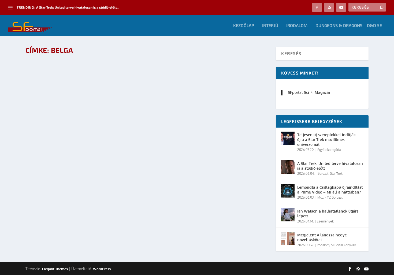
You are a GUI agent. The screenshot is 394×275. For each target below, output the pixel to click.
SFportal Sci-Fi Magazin (309, 92)
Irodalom (296, 25)
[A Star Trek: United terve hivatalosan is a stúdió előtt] (288, 167)
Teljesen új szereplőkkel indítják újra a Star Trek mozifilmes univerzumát (326, 139)
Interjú (270, 25)
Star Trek (336, 174)
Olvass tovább (50, 89)
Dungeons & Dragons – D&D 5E (348, 25)
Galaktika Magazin (170, 74)
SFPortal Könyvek (343, 245)
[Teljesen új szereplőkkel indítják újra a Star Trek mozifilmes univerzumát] (288, 138)
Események (325, 221)
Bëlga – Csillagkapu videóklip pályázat (77, 65)
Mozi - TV (113, 74)
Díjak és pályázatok (91, 74)
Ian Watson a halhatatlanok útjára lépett (328, 213)
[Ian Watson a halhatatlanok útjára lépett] (288, 214)
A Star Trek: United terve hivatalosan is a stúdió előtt (330, 165)
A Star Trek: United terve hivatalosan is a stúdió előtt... (77, 7)
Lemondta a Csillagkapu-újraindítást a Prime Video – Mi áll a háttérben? (330, 189)
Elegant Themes (55, 269)
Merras (52, 74)
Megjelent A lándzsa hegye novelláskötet (322, 237)
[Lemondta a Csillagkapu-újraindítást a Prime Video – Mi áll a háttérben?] (288, 191)
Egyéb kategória (329, 150)
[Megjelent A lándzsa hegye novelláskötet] (288, 238)
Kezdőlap (243, 25)
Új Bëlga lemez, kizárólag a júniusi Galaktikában (198, 65)
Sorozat (323, 174)
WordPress (102, 269)
